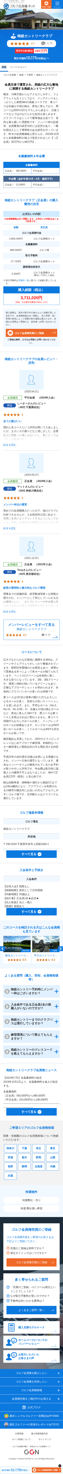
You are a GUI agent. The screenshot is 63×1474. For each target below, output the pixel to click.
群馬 (38, 1157)
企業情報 (19, 1433)
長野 (10, 1166)
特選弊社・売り (31, 1200)
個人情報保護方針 (39, 1433)
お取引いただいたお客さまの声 (28, 1356)
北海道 (39, 1166)
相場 (21, 75)
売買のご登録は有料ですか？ (27, 1248)
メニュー (57, 7)
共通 (10, 1175)
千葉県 (30, 75)
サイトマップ (44, 1439)
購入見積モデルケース (31, 1327)
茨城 (10, 1157)
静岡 (24, 1166)
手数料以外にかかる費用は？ (27, 1300)
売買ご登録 (46, 7)
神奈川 (10, 1148)
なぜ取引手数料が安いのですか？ (30, 1295)
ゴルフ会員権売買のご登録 (29, 333)
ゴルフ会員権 (9, 75)
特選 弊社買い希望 (31, 1208)
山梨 (52, 1157)
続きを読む (9, 444)
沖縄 (52, 1166)
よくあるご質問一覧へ (31, 1310)
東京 (52, 1148)
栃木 (24, 1157)
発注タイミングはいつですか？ (28, 1252)
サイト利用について (21, 1439)
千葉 (24, 1148)
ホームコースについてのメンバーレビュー (32, 1341)
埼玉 (38, 1148)
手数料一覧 (23, 280)
